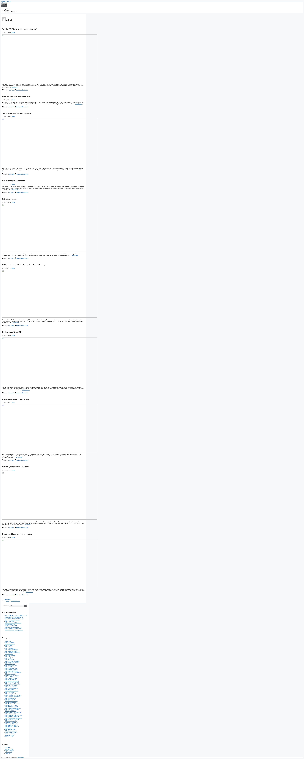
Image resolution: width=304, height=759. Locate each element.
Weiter (17, 601)
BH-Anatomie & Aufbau (11, 669)
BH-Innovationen (9, 689)
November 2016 (9, 750)
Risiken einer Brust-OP (11, 332)
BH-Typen (6, 10)
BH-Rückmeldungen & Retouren (13, 718)
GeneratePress (20, 757)
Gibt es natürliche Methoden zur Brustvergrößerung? (24, 265)
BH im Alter (8, 658)
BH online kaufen (9, 199)
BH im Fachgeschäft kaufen (13, 181)
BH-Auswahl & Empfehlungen (13, 672)
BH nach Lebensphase (11, 665)
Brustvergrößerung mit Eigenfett (15, 467)
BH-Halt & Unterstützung (11, 688)
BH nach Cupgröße (10, 664)
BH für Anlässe (9, 654)
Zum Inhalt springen (6, 1)
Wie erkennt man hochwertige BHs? (17, 113)
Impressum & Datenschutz (10, 11)
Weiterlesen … (14, 87)
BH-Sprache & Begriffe (11, 723)
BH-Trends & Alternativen (12, 726)
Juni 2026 (7, 747)
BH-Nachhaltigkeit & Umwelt (13, 708)
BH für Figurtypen (10, 656)
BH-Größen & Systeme (11, 686)
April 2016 (8, 753)
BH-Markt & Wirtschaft (11, 702)
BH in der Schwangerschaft (12, 661)
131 (13, 601)
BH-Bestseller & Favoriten (12, 675)
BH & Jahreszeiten (10, 644)
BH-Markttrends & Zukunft (12, 703)
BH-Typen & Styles (10, 729)
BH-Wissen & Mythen (11, 731)
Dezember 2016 (9, 749)
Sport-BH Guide (9, 735)
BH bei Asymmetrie (10, 648)
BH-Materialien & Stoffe (11, 706)
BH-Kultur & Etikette (10, 698)
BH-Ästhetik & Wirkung (11, 671)
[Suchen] (25, 606)
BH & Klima (8, 645)
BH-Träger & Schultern (11, 725)
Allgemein (6, 9)
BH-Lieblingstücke (10, 699)
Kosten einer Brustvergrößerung (15, 399)
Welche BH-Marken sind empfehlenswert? (19, 29)
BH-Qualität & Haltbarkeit (12, 716)
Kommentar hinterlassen (22, 90)
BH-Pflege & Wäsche (10, 711)
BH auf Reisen (9, 647)
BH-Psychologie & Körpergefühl (13, 715)
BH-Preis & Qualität (10, 713)
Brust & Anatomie (9, 733)
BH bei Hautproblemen (11, 651)
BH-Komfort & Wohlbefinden (13, 696)
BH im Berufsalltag (10, 659)
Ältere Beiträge (7, 599)
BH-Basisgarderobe (10, 674)
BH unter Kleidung (10, 666)
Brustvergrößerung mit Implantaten (17, 534)
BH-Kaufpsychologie (10, 694)
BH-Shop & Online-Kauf (11, 722)
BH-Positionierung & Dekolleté (13, 712)
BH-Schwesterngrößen (11, 721)
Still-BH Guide (9, 736)
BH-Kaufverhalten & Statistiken (13, 695)
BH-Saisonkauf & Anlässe (12, 719)
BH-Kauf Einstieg (9, 692)
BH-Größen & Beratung (11, 685)
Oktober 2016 (8, 752)
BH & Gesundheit (9, 642)
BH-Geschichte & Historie (12, 682)
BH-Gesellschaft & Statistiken (12, 684)
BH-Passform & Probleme (12, 709)
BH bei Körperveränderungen (12, 652)
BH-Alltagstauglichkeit (11, 668)
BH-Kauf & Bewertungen (11, 691)
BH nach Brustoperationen (12, 662)
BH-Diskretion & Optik (11, 678)
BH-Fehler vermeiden (10, 679)
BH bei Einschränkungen (11, 649)
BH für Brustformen (10, 655)
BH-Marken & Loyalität (11, 701)
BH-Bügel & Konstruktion (12, 676)
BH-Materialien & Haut (11, 705)
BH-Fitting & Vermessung (12, 681)
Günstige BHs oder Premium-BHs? (16, 96)
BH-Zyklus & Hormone (11, 732)
